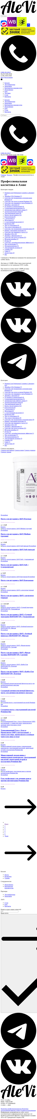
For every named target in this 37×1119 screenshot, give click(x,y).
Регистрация (8, 77)
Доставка (8, 93)
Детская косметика (12, 246)
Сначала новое (19, 450)
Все (6, 254)
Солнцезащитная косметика (15, 208)
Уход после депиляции (13, 227)
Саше (7, 251)
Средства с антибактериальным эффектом (19, 242)
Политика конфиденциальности (11, 1109)
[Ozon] (4, 26)
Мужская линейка (11, 239)
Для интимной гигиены (13, 247)
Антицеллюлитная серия (14, 211)
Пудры (8, 241)
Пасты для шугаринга (13, 215)
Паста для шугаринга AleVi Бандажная (17, 580)
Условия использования (28, 1110)
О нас (6, 95)
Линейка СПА (11, 234)
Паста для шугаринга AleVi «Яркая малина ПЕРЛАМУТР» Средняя (15, 654)
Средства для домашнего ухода (16, 232)
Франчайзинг (9, 90)
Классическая (10, 217)
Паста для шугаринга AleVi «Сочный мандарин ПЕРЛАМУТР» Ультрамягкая (17, 616)
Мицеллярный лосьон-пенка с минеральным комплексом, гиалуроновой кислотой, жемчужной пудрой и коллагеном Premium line (18, 758)
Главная (3, 175)
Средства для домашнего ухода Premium (19, 203)
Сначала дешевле (29, 450)
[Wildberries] (12, 26)
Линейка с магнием (12, 205)
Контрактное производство (13, 88)
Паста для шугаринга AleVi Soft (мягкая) (18, 550)
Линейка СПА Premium (13, 196)
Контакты (8, 96)
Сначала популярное (7, 450)
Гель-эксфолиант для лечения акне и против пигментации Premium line (16, 779)
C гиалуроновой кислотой (14, 222)
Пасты (7, 875)
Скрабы (8, 249)
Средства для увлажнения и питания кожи (19, 229)
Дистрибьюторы (10, 84)
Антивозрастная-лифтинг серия (16, 210)
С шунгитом (10, 218)
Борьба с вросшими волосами (15, 230)
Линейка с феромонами (13, 235)
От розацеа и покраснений (14, 206)
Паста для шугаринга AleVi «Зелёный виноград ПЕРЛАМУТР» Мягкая (16, 635)
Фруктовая (9, 220)
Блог (6, 91)
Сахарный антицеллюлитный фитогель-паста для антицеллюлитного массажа (17, 692)
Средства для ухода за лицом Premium (18, 201)
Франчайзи (8, 86)
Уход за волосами (11, 244)
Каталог (7, 83)
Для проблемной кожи (13, 213)
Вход (2, 77)
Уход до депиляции (12, 225)
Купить (3, 527)
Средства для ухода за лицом (15, 237)
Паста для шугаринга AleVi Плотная (16, 519)
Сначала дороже (6, 452)
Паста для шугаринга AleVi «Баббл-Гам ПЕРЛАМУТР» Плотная (17, 673)
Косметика (9, 223)
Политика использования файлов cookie (14, 1109)
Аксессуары (9, 253)
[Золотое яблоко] (22, 26)
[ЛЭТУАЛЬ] (28, 26)
